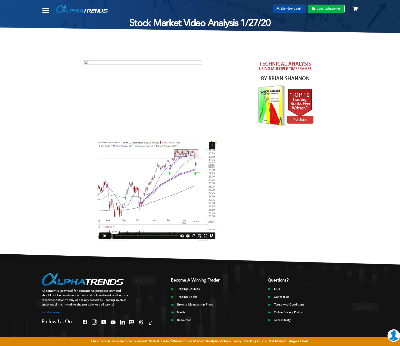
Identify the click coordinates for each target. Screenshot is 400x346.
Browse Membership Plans (195, 304)
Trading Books (187, 296)
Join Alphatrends (328, 8)
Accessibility (282, 320)
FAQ (277, 289)
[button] (49, 8)
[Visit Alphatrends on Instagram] (94, 321)
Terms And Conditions (289, 304)
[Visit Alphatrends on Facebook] (85, 321)
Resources (184, 320)
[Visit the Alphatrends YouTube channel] (113, 321)
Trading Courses (188, 289)
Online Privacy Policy (288, 312)
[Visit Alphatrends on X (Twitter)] (103, 321)
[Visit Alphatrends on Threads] (141, 321)
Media (181, 312)
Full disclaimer (51, 312)
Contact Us (281, 296)
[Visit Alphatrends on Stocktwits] (131, 321)
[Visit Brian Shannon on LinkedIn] (122, 321)
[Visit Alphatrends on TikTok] (150, 322)
